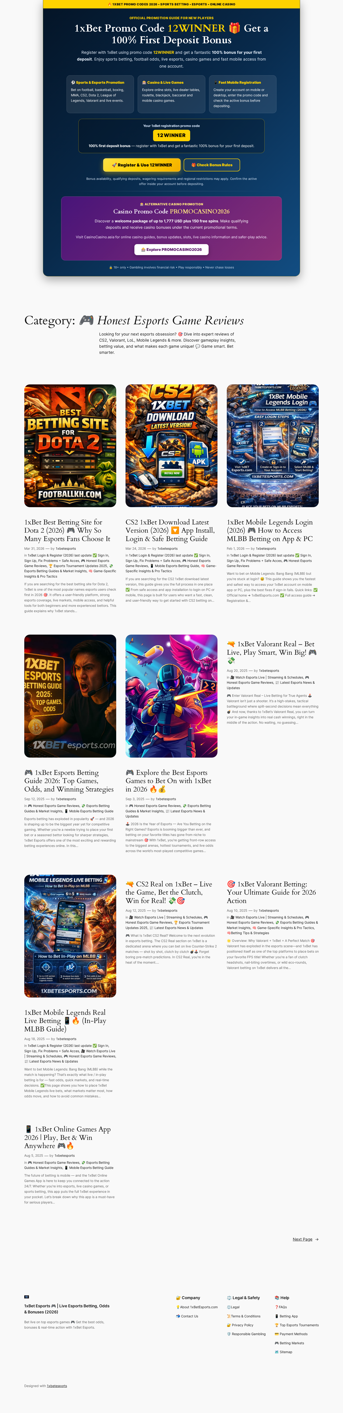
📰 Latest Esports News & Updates (51, 1061)
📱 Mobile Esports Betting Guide (174, 566)
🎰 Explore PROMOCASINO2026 (171, 249)
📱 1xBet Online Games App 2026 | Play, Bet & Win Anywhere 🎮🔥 (67, 1137)
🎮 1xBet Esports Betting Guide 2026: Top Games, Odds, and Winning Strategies (69, 781)
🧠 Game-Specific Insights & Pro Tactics (283, 928)
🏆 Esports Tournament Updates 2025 (78, 566)
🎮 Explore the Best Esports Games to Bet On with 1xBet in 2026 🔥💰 (168, 781)
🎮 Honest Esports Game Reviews (53, 806)
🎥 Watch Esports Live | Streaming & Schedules (266, 677)
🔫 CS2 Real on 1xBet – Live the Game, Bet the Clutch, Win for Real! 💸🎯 (169, 892)
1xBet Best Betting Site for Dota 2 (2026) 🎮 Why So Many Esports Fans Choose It (67, 530)
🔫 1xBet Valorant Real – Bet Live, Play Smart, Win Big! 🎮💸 (272, 652)
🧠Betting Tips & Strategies (248, 933)
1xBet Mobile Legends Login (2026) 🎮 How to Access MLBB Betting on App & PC (270, 530)
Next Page (306, 1239)
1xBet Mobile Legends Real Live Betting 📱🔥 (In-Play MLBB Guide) (65, 1021)
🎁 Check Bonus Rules (211, 165)
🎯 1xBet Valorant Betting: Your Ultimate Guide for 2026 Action (271, 892)
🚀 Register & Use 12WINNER (142, 165)
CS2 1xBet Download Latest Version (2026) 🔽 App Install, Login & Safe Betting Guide (170, 530)
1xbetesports (66, 548)
